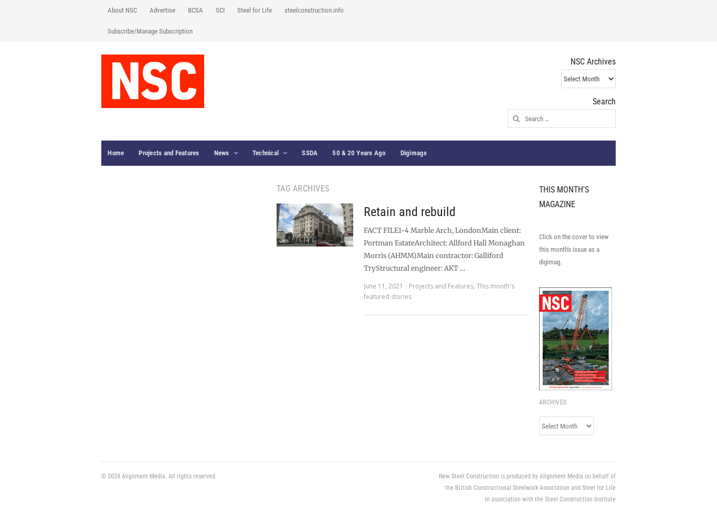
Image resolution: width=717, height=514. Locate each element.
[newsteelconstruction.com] (152, 81)
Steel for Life (254, 10)
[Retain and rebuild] (315, 225)
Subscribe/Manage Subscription (150, 31)
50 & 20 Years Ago (358, 153)
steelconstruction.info (314, 10)
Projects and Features (169, 153)
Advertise (162, 10)
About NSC (122, 10)
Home (116, 153)
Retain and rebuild (410, 212)
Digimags (413, 153)
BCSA (195, 10)
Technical (265, 153)
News (221, 153)
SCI (220, 10)
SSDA (310, 153)
